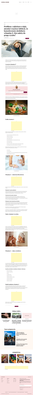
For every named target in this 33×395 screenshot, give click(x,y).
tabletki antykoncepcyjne (19, 152)
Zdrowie (7, 22)
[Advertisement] (16, 76)
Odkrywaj (8, 378)
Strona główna (5, 22)
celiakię (13, 264)
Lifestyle (7, 379)
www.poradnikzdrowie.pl (9, 305)
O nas (1, 379)
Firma (2, 378)
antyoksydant (21, 226)
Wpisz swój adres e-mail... (22, 384)
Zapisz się (21, 389)
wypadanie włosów (9, 274)
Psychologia (8, 380)
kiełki (12, 137)
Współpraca (2, 380)
